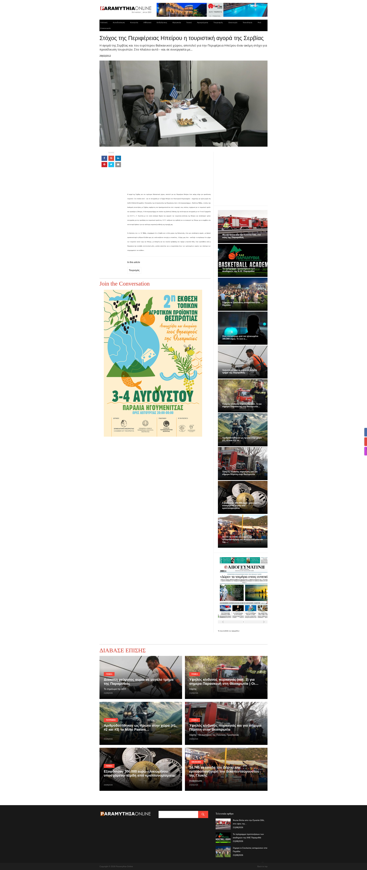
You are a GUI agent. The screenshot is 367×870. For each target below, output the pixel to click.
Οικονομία (232, 22)
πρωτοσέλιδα (224, 631)
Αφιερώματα (202, 22)
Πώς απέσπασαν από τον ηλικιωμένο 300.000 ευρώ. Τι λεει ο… (240, 337)
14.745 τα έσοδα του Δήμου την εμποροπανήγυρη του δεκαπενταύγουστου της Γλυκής (224, 771)
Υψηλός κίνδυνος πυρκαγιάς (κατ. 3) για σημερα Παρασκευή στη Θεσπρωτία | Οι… (223, 681)
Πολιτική (103, 22)
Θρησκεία (176, 22)
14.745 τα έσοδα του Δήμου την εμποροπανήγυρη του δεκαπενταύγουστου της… (242, 539)
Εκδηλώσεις (162, 22)
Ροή (259, 22)
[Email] (118, 164)
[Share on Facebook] (104, 158)
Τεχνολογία (247, 22)
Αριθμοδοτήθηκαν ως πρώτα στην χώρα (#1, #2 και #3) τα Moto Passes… (140, 727)
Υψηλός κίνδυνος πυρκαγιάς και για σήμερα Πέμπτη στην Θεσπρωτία (239, 472)
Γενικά (189, 22)
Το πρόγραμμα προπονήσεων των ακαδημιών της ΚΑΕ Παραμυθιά (238, 269)
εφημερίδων (235, 631)
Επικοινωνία (105, 28)
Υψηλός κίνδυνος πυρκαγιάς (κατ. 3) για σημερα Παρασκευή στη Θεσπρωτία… (241, 405)
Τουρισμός (218, 22)
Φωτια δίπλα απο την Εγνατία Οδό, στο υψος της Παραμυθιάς (241, 235)
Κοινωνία (134, 22)
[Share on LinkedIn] (118, 158)
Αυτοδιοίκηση (119, 22)
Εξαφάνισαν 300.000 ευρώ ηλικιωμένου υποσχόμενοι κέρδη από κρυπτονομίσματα (241, 505)
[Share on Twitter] (111, 164)
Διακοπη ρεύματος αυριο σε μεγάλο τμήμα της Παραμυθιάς (239, 371)
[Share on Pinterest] (104, 164)
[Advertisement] (169, 172)
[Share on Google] (111, 158)
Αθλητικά (147, 22)
